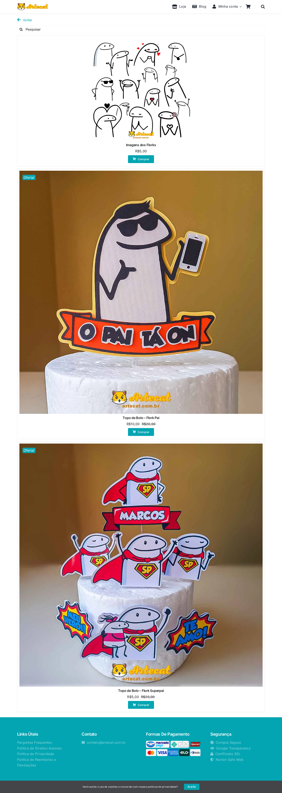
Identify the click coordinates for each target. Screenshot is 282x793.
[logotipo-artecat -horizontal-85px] (32, 5)
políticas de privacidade (162, 786)
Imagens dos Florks (141, 145)
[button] (263, 6)
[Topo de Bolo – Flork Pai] (141, 292)
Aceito (191, 786)
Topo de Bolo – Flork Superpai (141, 691)
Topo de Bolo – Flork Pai (141, 418)
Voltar (27, 20)
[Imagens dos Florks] (141, 89)
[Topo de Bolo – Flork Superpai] (141, 565)
